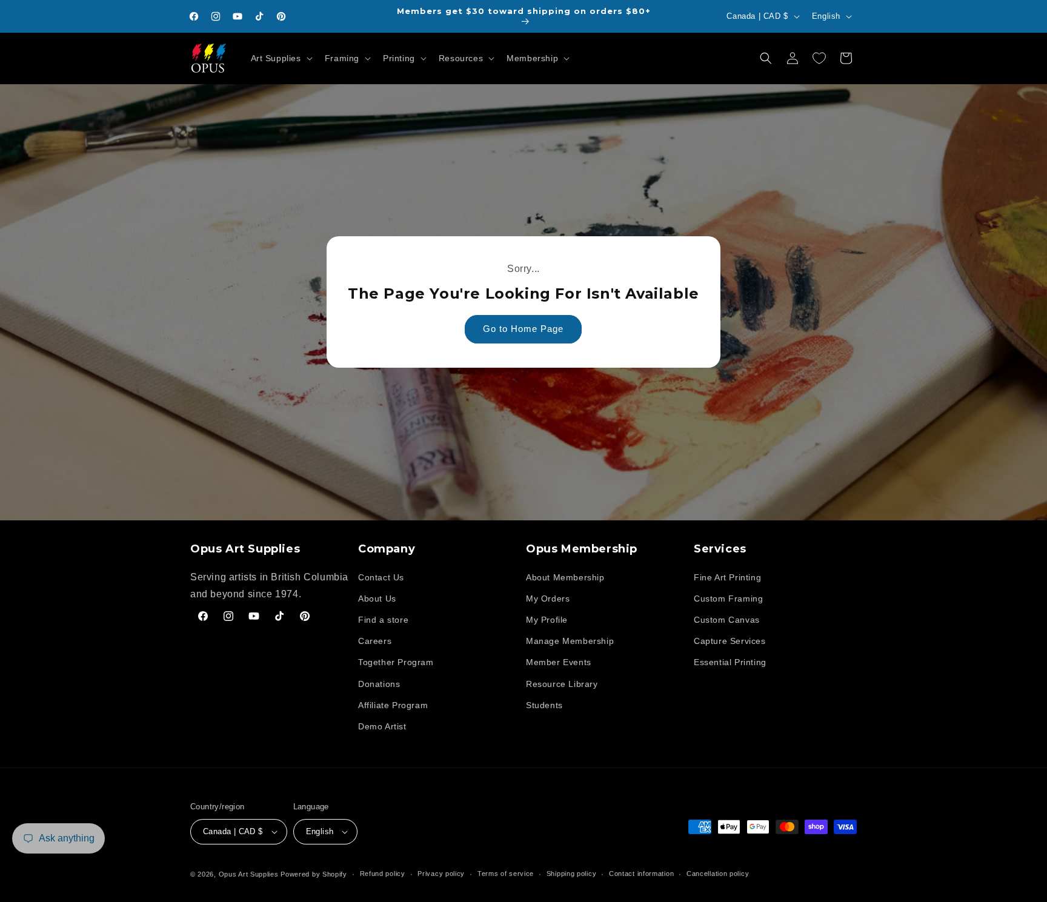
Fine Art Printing (727, 577)
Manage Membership (570, 641)
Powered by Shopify (314, 874)
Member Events (558, 662)
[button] (280, 58)
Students (544, 705)
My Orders (548, 598)
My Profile (547, 620)
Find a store (383, 620)
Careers (374, 641)
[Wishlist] (819, 58)
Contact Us (381, 577)
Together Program (396, 662)
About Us (377, 598)
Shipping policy (572, 873)
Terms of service (505, 873)
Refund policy (382, 873)
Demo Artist (382, 726)
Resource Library (562, 684)
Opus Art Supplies (249, 874)
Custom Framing (728, 598)
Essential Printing (730, 662)
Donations (379, 684)
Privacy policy (441, 873)
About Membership (565, 577)
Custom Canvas (727, 620)
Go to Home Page (524, 329)
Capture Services (730, 641)
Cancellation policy (717, 873)
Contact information (641, 873)
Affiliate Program (393, 705)
